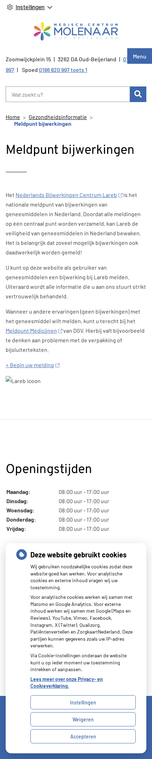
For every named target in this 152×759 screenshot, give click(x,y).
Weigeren (83, 719)
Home (13, 116)
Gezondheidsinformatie (58, 116)
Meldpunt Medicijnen (31, 330)
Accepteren (83, 736)
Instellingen (83, 702)
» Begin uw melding (30, 364)
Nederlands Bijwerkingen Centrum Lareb (66, 194)
